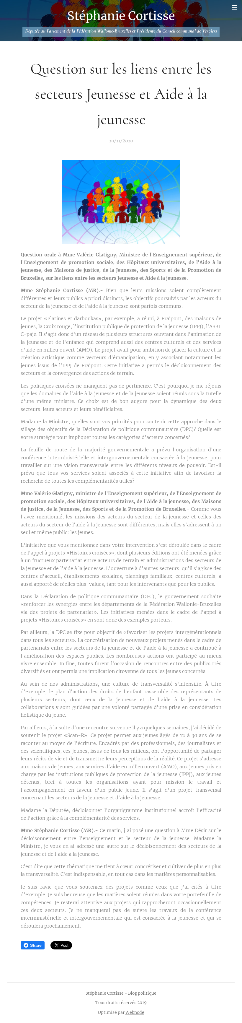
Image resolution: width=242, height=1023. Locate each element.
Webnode (134, 1012)
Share (36, 945)
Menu (235, 7)
